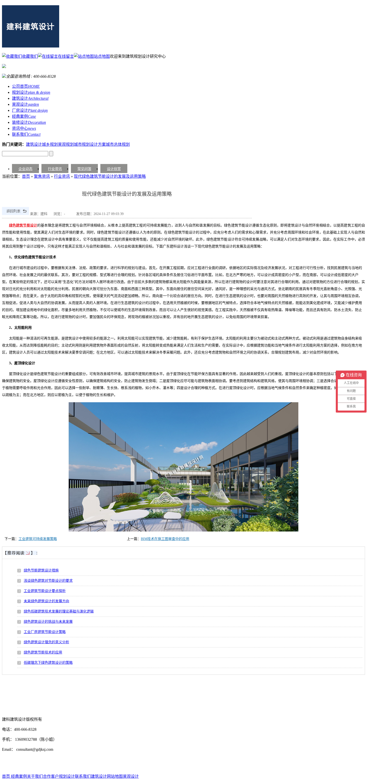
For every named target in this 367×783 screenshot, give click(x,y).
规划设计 (31, 92)
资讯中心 (24, 128)
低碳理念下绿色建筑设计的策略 (48, 662)
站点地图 (102, 56)
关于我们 (35, 776)
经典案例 (24, 116)
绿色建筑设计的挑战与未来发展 (48, 622)
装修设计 (29, 122)
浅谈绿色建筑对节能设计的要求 (48, 580)
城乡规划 (50, 144)
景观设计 (25, 104)
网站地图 (115, 776)
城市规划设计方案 (90, 144)
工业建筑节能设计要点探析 (45, 591)
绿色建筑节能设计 (23, 225)
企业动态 (25, 169)
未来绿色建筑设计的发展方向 (46, 601)
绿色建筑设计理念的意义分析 (46, 642)
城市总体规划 (118, 144)
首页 (26, 176)
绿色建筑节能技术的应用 (43, 652)
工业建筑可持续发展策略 (37, 539)
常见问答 (84, 169)
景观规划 (66, 144)
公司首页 (26, 86)
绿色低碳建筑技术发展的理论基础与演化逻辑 (59, 611)
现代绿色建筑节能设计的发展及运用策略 (110, 176)
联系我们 (26, 134)
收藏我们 (30, 56)
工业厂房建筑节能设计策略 (45, 632)
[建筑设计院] (30, 44)
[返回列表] (15, 214)
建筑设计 (30, 98)
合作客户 (51, 776)
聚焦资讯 (42, 176)
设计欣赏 (114, 169)
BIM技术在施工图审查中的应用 (165, 539)
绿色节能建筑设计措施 (41, 570)
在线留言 (66, 56)
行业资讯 (55, 169)
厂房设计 (30, 110)
